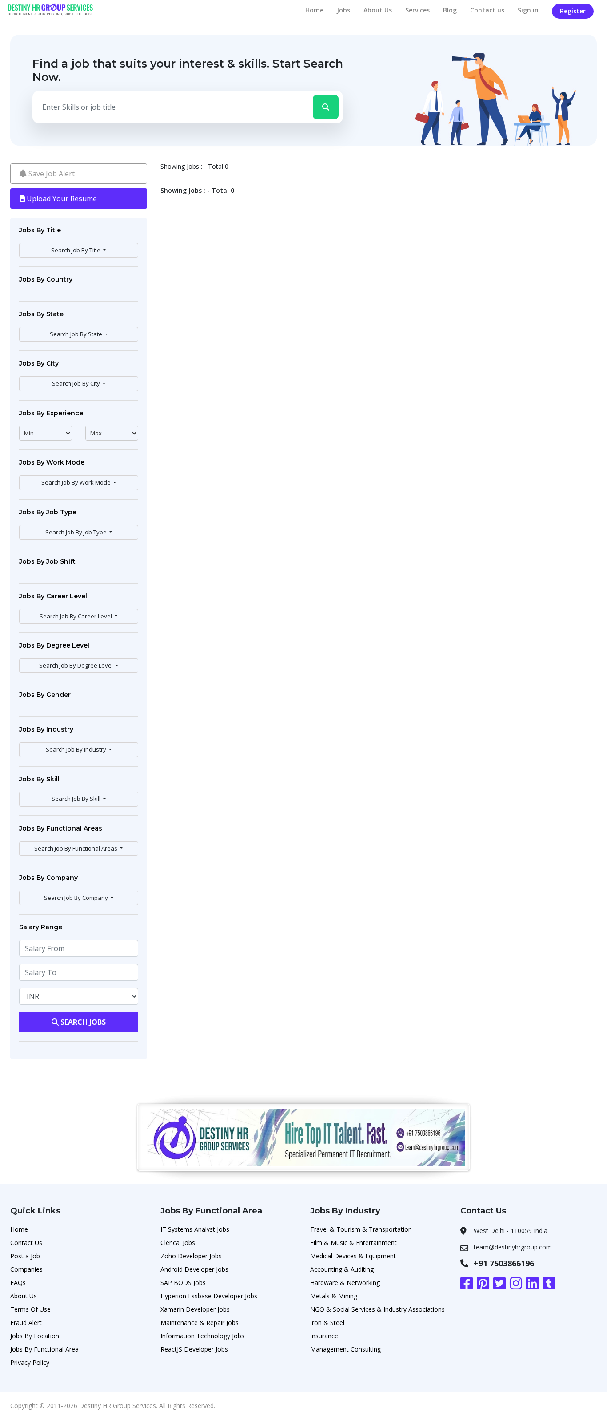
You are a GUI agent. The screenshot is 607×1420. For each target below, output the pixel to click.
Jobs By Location (34, 1336)
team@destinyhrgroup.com (513, 1247)
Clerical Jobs (177, 1242)
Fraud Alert (26, 1322)
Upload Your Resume (61, 198)
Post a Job (25, 1256)
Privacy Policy (29, 1362)
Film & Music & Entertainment (353, 1242)
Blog (450, 10)
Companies (26, 1269)
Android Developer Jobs (194, 1269)
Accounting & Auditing (342, 1269)
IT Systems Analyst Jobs (194, 1229)
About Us (377, 10)
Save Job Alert (51, 174)
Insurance (324, 1336)
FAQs (18, 1282)
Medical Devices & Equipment (353, 1256)
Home (314, 10)
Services (417, 10)
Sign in (528, 10)
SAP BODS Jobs (183, 1282)
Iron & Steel (327, 1322)
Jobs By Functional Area (44, 1349)
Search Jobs (82, 1022)
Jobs (343, 10)
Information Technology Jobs (202, 1336)
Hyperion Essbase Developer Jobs (208, 1296)
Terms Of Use (30, 1309)
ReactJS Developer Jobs (194, 1349)
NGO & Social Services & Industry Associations (377, 1309)
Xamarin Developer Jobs (195, 1309)
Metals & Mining (333, 1296)
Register (573, 11)
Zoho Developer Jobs (191, 1256)
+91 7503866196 (504, 1263)
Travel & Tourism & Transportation (361, 1229)
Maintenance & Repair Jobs (199, 1322)
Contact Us (26, 1242)
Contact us (487, 10)
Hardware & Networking (345, 1282)
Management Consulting (345, 1349)
